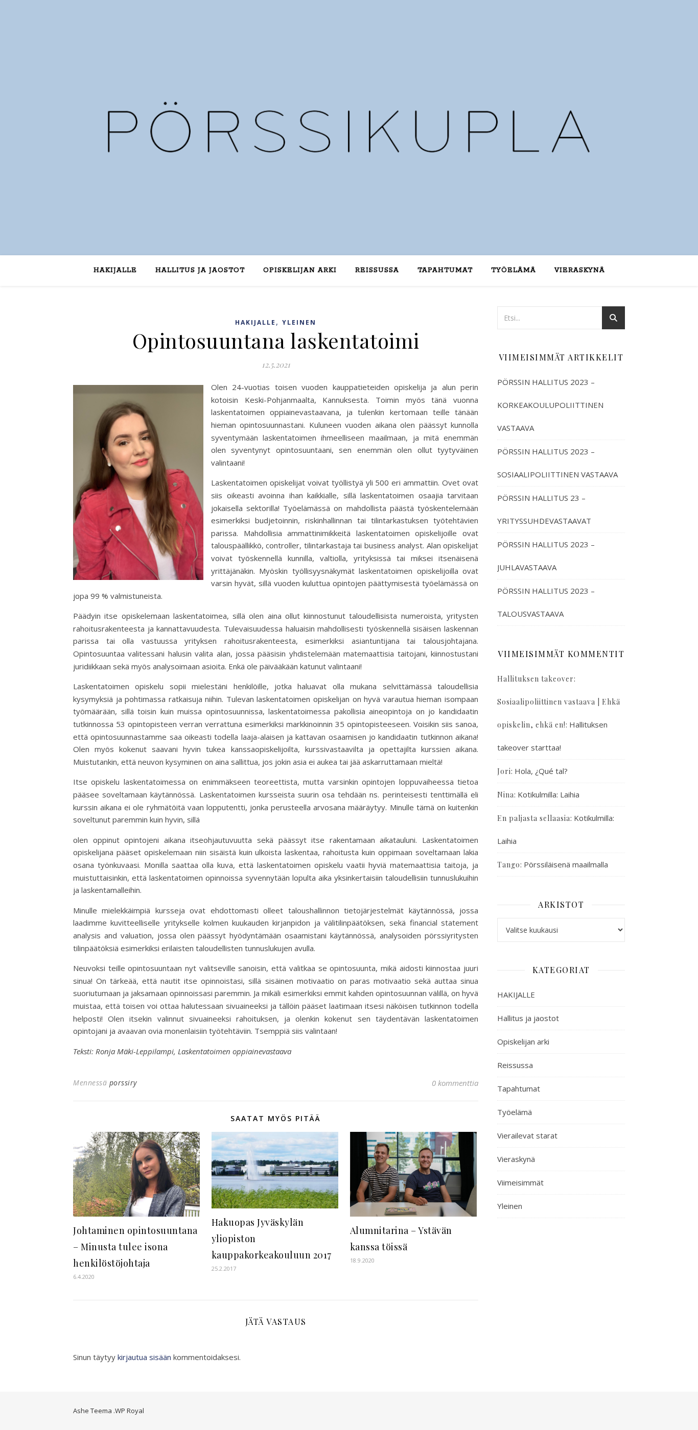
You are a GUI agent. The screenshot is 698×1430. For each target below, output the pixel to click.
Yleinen (299, 322)
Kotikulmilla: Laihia (548, 794)
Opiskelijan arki (300, 270)
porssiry (123, 1082)
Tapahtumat (445, 270)
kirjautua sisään (144, 1357)
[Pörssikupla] (349, 121)
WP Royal (129, 1410)
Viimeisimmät (520, 1182)
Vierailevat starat (527, 1135)
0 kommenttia (455, 1083)
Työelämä (513, 270)
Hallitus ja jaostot (200, 270)
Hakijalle (115, 270)
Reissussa (377, 270)
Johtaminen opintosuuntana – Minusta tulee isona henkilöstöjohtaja (135, 1246)
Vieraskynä (579, 270)
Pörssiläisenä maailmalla (566, 864)
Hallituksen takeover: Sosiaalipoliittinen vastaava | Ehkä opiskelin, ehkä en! (558, 702)
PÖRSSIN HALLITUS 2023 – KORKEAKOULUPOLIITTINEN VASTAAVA (550, 405)
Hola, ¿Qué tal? (541, 771)
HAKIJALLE (255, 322)
